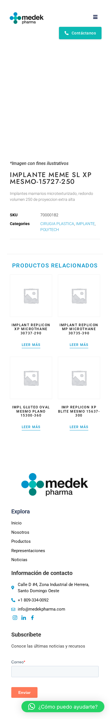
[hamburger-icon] (95, 17)
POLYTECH (49, 229)
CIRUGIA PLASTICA (57, 223)
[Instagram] (15, 618)
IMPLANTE (85, 223)
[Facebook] (32, 618)
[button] (62, 706)
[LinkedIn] (23, 618)
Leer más (31, 345)
